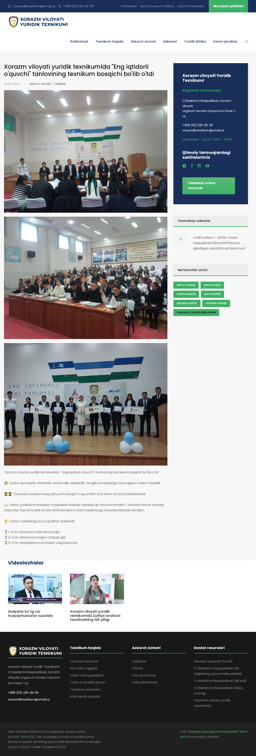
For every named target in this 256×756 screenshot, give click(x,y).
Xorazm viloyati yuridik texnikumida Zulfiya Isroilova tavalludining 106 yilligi (95, 615)
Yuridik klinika (195, 41)
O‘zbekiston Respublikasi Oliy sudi (220, 680)
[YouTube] (207, 166)
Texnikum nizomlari (85, 689)
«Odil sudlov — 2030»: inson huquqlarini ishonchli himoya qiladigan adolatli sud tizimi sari (219, 243)
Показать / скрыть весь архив (196, 312)
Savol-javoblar (225, 41)
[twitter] (184, 166)
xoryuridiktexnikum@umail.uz (29, 699)
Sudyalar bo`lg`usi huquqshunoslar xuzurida (30, 613)
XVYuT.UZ (28, 737)
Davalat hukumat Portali (213, 661)
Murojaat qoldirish (228, 6)
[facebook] (192, 166)
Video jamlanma (144, 682)
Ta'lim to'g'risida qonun (87, 682)
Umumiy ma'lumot (84, 661)
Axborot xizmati (40, 84)
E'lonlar (137, 668)
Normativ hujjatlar (84, 668)
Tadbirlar (60, 84)
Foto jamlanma (144, 675)
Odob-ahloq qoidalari (87, 675)
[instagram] (199, 166)
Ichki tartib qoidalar (85, 696)
